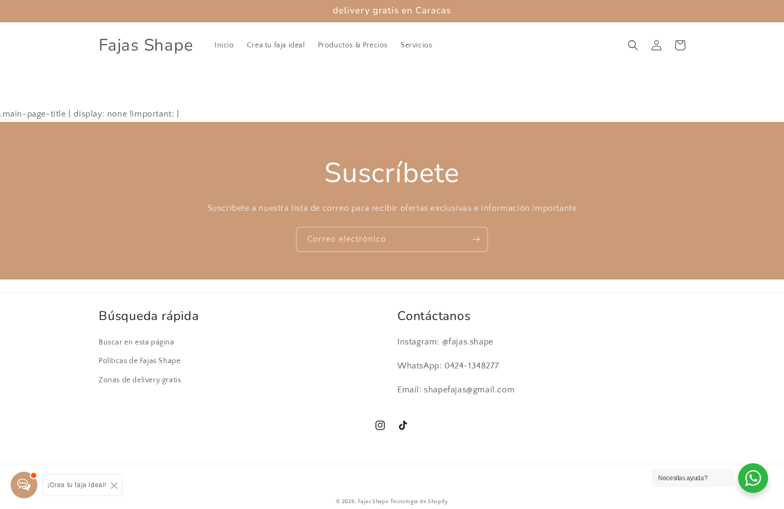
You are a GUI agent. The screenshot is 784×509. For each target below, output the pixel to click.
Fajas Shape (373, 502)
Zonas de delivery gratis (140, 380)
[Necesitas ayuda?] (753, 478)
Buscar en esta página (136, 342)
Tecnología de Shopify (419, 502)
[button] (633, 45)
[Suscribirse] (475, 239)
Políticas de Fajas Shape (139, 361)
